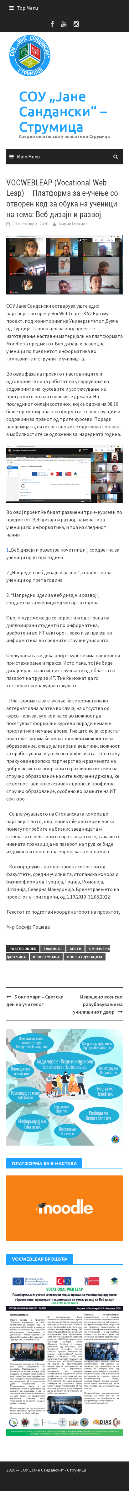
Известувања (46, 957)
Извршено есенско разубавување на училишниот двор (98, 1004)
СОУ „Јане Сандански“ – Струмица (63, 111)
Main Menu (28, 156)
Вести (75, 948)
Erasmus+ (53, 948)
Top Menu (27, 8)
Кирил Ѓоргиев (73, 224)
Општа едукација (84, 957)
